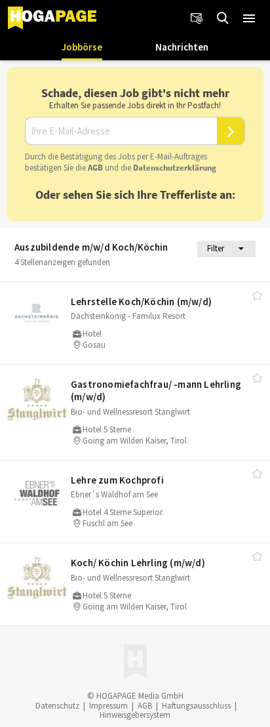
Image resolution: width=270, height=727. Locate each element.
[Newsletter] (196, 18)
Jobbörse (82, 47)
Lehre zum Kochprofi (117, 480)
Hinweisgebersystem (135, 714)
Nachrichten (181, 47)
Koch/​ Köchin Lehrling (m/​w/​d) (138, 562)
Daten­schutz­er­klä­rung (174, 167)
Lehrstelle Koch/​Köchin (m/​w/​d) (141, 301)
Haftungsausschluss (196, 705)
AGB (95, 167)
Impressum (108, 705)
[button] (249, 18)
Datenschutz (57, 705)
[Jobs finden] (223, 18)
